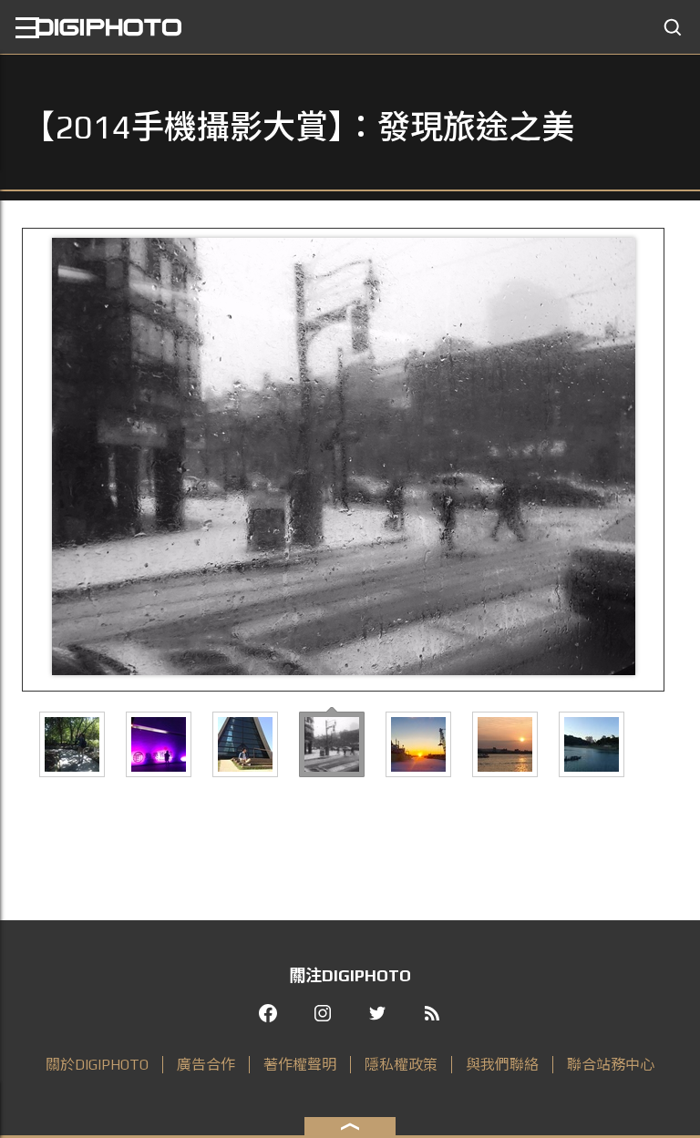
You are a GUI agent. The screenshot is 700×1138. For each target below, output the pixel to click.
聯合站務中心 (610, 1064)
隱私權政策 (401, 1064)
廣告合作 (206, 1064)
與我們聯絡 (502, 1064)
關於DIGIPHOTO (97, 1064)
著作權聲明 (299, 1064)
